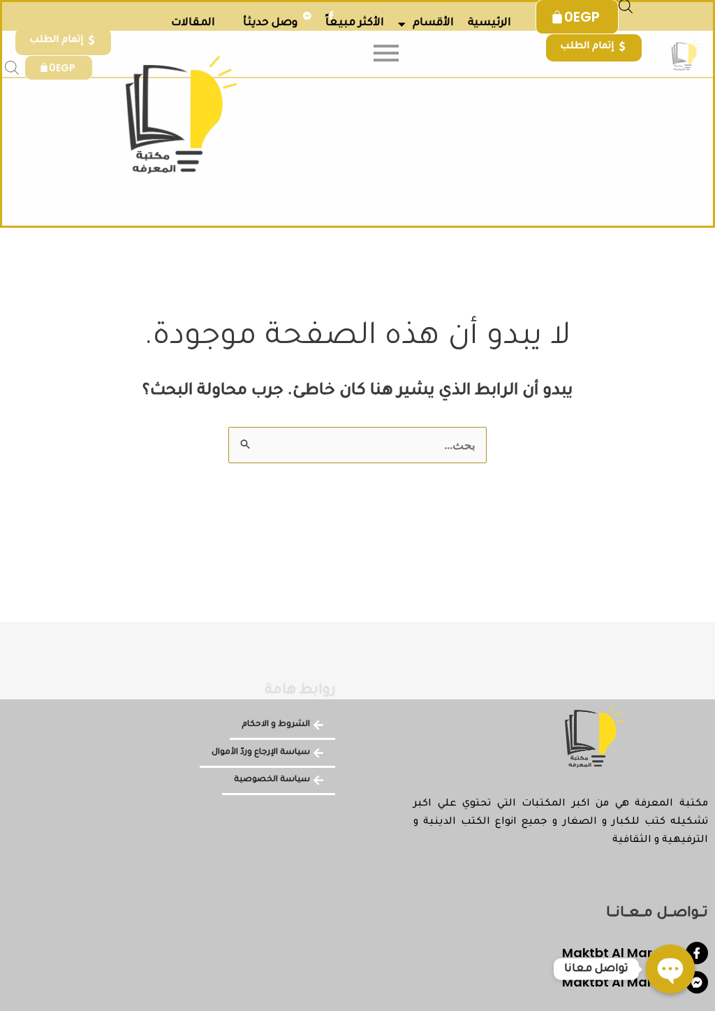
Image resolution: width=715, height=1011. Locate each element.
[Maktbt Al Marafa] (697, 953)
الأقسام (433, 23)
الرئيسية (489, 23)
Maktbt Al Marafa (618, 952)
